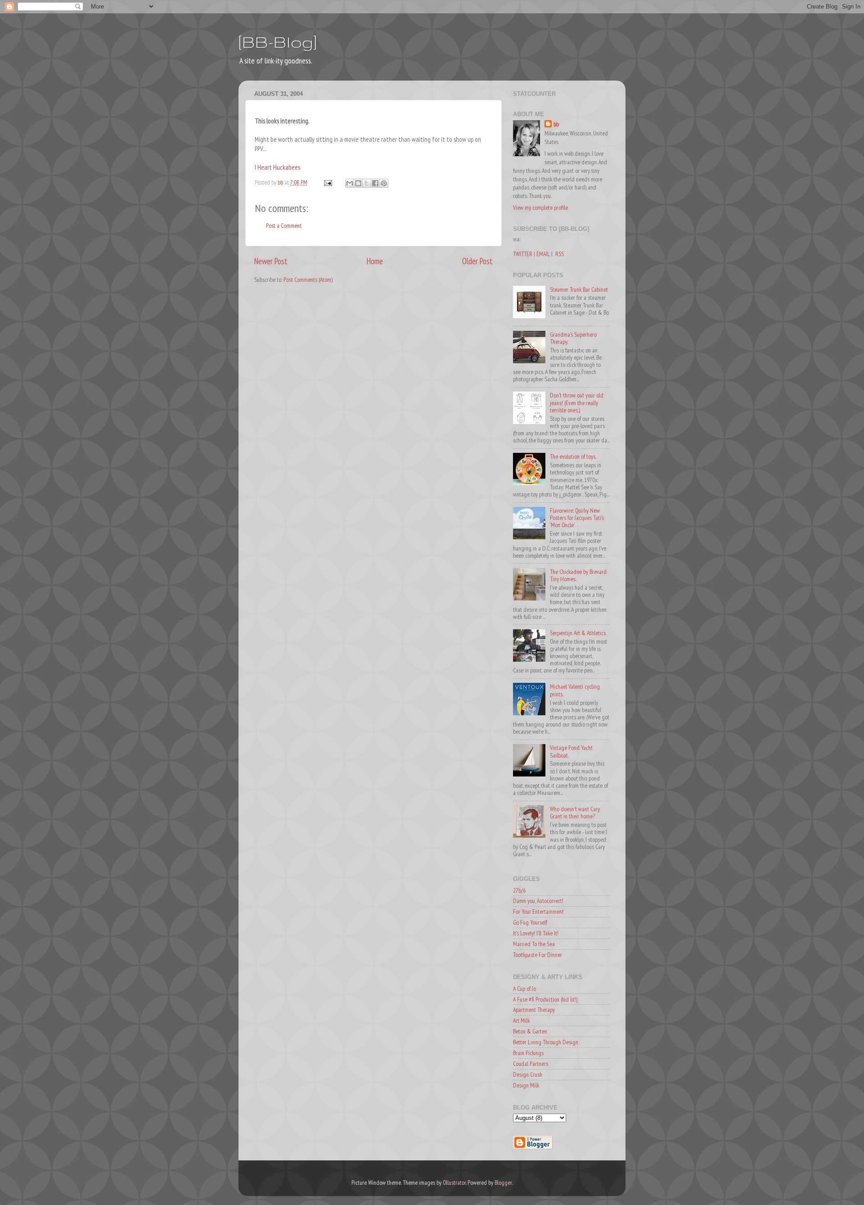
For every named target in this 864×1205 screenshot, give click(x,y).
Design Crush (527, 1074)
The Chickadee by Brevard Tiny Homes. (578, 575)
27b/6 (519, 890)
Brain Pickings (528, 1053)
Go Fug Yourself (530, 922)
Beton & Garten (530, 1031)
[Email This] (349, 183)
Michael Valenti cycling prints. (575, 690)
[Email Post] (327, 182)
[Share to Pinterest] (383, 183)
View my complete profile (540, 207)
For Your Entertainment (538, 911)
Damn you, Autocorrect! (538, 901)
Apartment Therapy (534, 1010)
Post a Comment (284, 225)
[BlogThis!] (358, 183)
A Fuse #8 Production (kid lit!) (545, 999)
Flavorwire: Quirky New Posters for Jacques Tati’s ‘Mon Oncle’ (577, 517)
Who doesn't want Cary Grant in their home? (575, 812)
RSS (559, 254)
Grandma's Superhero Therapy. (573, 338)
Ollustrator (454, 1182)
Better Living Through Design (545, 1042)
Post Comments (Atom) (308, 279)
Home (375, 261)
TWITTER (522, 254)
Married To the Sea (534, 944)
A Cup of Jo (524, 988)
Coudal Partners (530, 1064)
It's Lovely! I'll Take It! (535, 933)
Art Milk (521, 1020)
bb (556, 124)
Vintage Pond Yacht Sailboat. (571, 751)
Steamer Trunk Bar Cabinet (579, 289)
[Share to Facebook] (375, 183)
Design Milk (526, 1085)
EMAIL (543, 254)
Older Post (477, 261)
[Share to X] (366, 183)
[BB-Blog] (277, 41)
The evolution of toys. (573, 456)
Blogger (503, 1182)
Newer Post (271, 261)
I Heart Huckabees (277, 167)
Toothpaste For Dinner (537, 955)
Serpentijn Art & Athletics (578, 633)
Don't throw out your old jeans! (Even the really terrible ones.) (576, 402)
